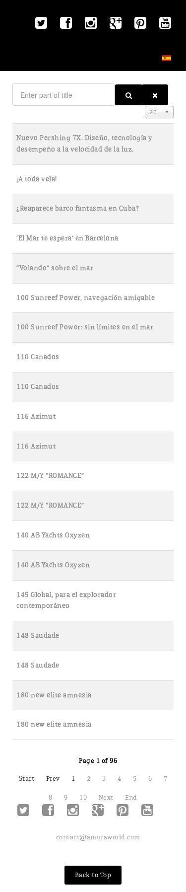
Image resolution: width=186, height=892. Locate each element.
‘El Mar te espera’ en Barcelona (67, 238)
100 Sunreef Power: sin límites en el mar (84, 327)
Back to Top (93, 875)
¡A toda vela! (36, 179)
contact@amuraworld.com (98, 837)
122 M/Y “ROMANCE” (50, 475)
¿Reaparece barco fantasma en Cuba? (77, 208)
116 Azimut (36, 416)
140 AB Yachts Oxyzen (53, 535)
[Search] (128, 94)
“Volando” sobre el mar (54, 268)
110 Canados (38, 357)
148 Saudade (38, 635)
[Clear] (155, 94)
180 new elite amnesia (54, 695)
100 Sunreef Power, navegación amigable (85, 297)
